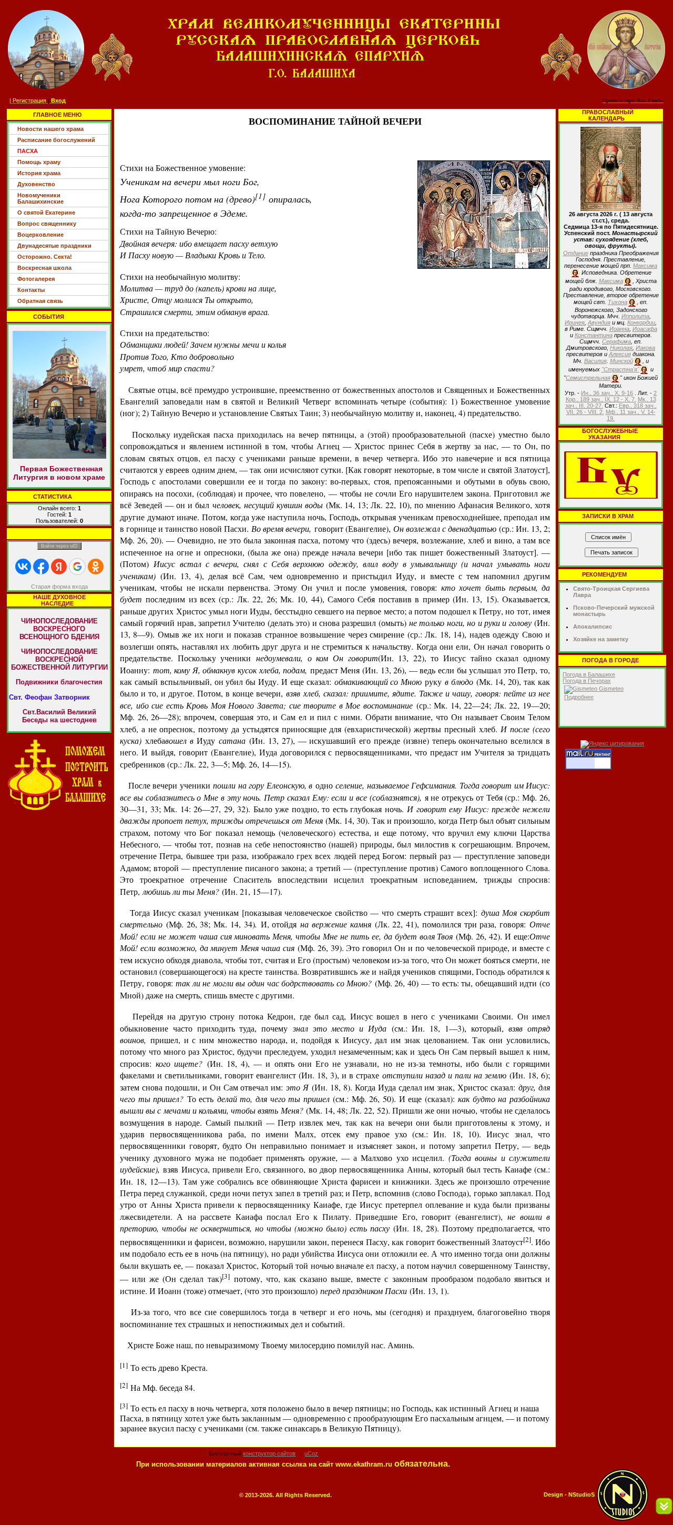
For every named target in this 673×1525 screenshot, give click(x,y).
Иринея (575, 322)
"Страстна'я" (620, 369)
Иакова (645, 348)
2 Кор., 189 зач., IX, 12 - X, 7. (611, 396)
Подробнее (579, 697)
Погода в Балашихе (589, 674)
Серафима (616, 341)
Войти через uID (59, 546)
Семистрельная (588, 378)
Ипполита (635, 316)
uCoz (311, 1453)
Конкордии (641, 322)
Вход (58, 100)
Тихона (617, 302)
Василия (595, 361)
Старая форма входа (59, 586)
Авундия (599, 322)
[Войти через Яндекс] (59, 566)
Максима (645, 265)
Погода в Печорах (587, 681)
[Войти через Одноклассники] (96, 566)
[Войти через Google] (77, 566)
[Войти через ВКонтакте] (23, 566)
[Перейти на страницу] (59, 774)
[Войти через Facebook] (41, 566)
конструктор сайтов (269, 1453)
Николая (621, 348)
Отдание (575, 253)
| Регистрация (27, 100)
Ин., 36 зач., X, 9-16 (607, 393)
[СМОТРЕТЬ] (611, 474)
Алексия (620, 354)
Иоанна (619, 329)
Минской (621, 361)
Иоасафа (645, 329)
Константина (594, 335)
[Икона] (610, 168)
